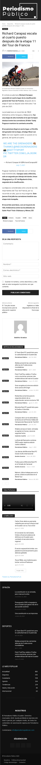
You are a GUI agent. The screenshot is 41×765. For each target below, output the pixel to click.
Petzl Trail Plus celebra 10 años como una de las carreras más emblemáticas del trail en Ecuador (26, 376)
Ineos (30, 218)
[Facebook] (12, 745)
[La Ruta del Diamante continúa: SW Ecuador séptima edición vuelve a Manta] (7, 443)
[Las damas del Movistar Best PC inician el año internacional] (7, 454)
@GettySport (15, 150)
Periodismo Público (21, 357)
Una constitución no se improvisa (26, 613)
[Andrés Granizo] (3, 51)
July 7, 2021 (20, 165)
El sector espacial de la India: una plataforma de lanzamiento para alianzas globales (26, 551)
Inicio (3, 24)
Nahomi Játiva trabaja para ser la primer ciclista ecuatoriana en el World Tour (26, 475)
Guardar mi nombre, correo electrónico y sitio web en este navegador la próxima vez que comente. (19, 284)
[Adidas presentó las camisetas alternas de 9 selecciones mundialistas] (7, 366)
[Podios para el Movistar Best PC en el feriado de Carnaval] (7, 465)
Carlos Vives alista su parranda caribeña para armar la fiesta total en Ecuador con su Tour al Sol (26, 523)
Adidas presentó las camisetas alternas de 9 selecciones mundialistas (25, 365)
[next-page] (7, 483)
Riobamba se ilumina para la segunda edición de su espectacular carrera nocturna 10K (27, 398)
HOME (24, 218)
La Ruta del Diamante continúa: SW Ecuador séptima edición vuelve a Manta (25, 442)
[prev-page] (3, 483)
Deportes (10, 24)
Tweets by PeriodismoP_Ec (11, 577)
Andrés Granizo (12, 51)
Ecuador (18, 218)
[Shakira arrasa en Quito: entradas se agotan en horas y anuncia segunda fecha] (7, 432)
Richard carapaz (8, 221)
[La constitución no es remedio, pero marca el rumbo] (7, 595)
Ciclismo (11, 218)
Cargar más (20, 570)
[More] (30, 56)
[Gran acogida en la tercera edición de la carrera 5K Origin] (7, 388)
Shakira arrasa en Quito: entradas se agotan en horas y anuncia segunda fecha (26, 431)
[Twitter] (23, 745)
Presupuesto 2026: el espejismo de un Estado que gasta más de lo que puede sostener (26, 605)
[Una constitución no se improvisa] (7, 616)
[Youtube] (28, 745)
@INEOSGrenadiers (25, 146)
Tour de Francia (20, 221)
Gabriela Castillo (20, 436)
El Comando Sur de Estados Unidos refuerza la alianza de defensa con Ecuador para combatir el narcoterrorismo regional (25, 537)
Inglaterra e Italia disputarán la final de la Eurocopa (30, 308)
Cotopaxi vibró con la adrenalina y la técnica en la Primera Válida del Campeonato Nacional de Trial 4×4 (26, 420)
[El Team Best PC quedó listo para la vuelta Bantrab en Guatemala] (7, 355)
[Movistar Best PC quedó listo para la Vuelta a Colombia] (7, 410)
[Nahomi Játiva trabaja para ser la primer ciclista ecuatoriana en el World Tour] (7, 475)
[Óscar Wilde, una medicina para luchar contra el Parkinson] (7, 563)
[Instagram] (18, 745)
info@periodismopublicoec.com (23, 730)
